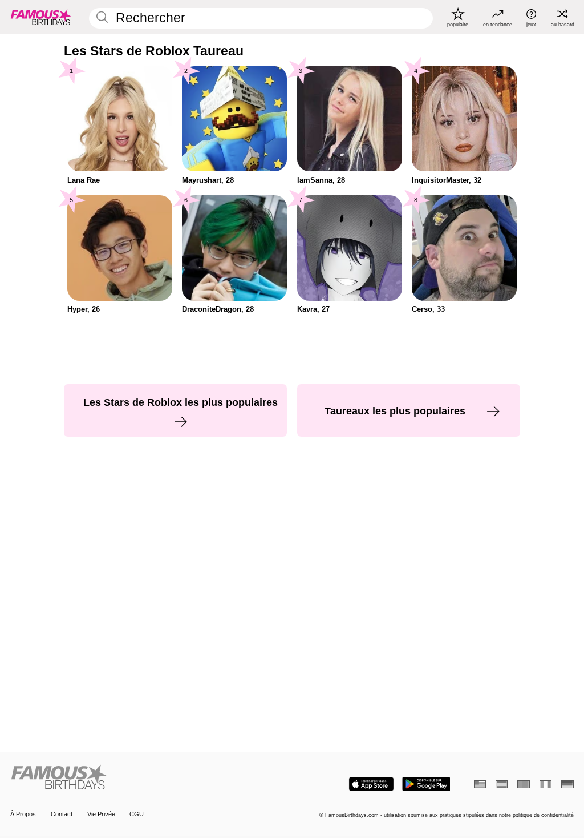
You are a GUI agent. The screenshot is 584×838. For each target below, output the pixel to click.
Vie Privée (101, 814)
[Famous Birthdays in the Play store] (426, 784)
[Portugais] (523, 784)
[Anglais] (480, 784)
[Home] (148, 778)
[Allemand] (567, 784)
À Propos (23, 814)
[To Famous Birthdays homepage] (41, 17)
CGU (136, 814)
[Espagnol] (502, 784)
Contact (61, 814)
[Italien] (545, 784)
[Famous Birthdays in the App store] (371, 784)
